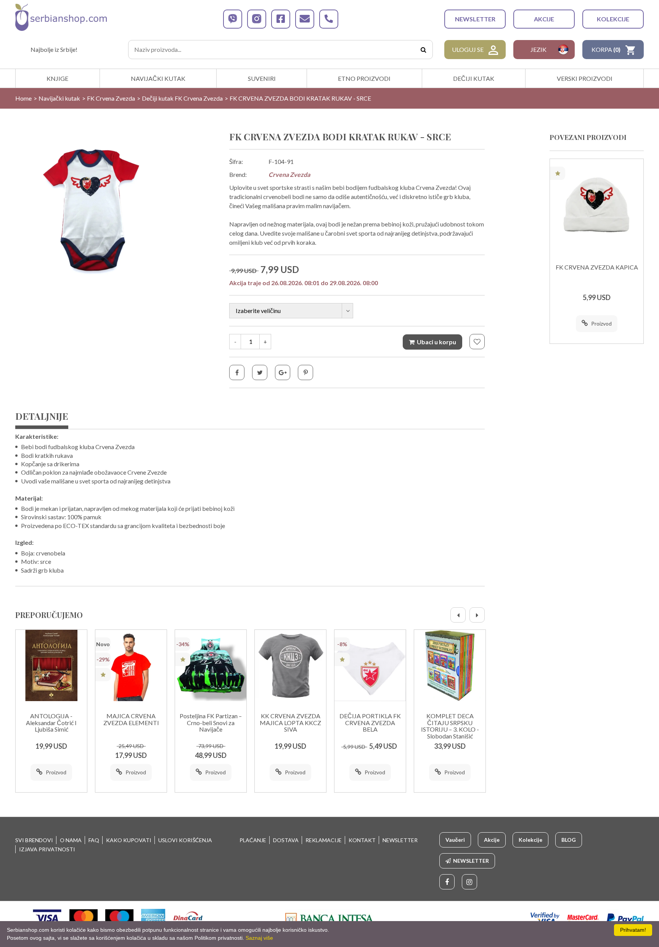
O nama (71, 840)
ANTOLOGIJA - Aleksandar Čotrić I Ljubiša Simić (51, 723)
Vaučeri (455, 839)
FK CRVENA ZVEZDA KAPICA (597, 267)
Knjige (57, 78)
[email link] (304, 19)
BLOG (568, 839)
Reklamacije (323, 840)
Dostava (286, 840)
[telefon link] (328, 19)
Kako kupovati (128, 840)
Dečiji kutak (473, 78)
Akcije (544, 18)
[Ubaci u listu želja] (477, 341)
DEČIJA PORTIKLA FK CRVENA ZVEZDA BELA (370, 723)
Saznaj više (259, 938)
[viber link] (232, 19)
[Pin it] (305, 372)
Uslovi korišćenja (185, 840)
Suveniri (262, 78)
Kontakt (362, 840)
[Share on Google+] (282, 372)
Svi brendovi (34, 840)
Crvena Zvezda (289, 174)
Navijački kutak (158, 78)
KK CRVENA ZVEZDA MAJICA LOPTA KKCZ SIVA (290, 723)
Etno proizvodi (364, 78)
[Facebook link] (447, 881)
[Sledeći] (477, 615)
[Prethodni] (458, 615)
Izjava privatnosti (47, 849)
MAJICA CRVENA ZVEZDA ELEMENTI (131, 719)
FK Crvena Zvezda (111, 98)
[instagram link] (256, 19)
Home (23, 98)
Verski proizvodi (584, 78)
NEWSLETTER (475, 18)
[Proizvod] (51, 665)
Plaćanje (252, 840)
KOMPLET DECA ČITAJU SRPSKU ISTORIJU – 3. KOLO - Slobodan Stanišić (450, 726)
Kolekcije (613, 18)
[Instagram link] (469, 881)
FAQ (93, 840)
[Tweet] (259, 372)
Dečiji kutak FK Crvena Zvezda (182, 98)
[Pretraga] (423, 49)
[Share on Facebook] (236, 372)
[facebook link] (280, 19)
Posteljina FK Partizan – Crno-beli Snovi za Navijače (211, 723)
